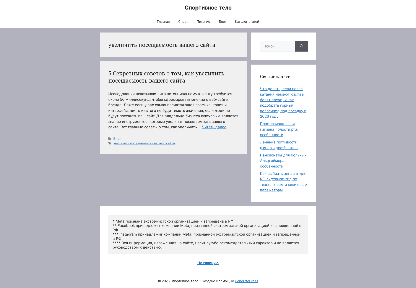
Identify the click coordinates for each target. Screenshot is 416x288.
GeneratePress (246, 281)
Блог (222, 22)
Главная (163, 22)
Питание (203, 22)
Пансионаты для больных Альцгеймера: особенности (283, 160)
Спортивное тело (208, 7)
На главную (208, 263)
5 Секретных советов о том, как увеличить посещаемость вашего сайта (166, 76)
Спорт (183, 22)
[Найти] (301, 46)
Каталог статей (247, 22)
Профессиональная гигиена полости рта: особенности (279, 129)
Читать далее (214, 127)
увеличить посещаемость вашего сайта (144, 143)
